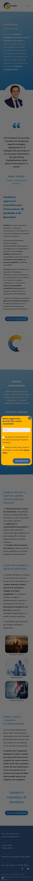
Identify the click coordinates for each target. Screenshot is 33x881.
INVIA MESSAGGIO (21, 461)
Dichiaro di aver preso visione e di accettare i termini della (16, 450)
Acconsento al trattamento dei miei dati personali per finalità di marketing (15, 439)
